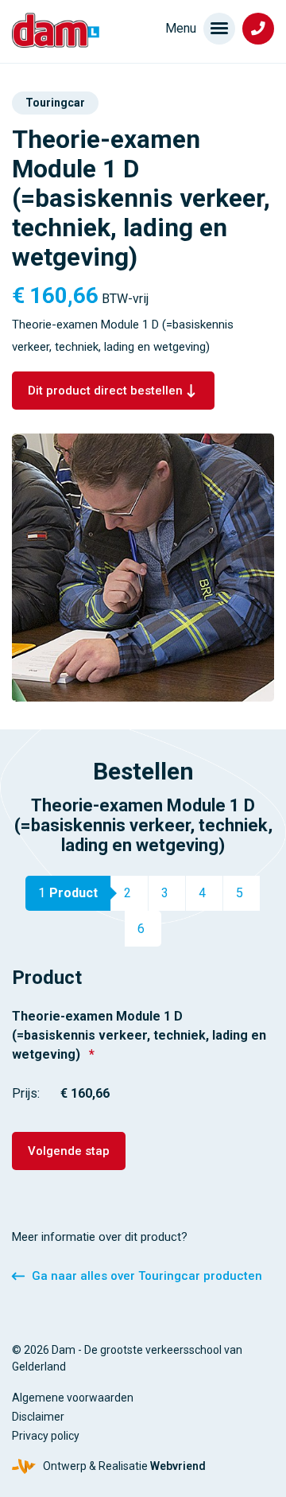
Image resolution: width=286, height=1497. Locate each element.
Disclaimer (38, 1416)
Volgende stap (69, 1151)
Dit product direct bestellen (105, 390)
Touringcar (55, 102)
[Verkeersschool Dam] (55, 30)
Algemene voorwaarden (72, 1397)
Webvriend (178, 1466)
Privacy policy (45, 1435)
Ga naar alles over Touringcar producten (147, 1276)
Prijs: (26, 1093)
